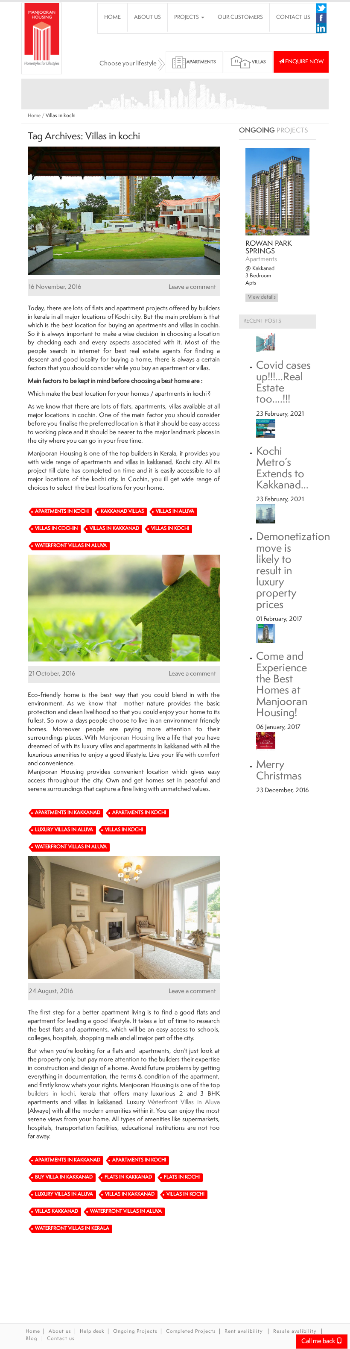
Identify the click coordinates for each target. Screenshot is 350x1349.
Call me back (318, 1341)
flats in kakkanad (128, 1177)
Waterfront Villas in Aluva (184, 1102)
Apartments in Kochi (62, 511)
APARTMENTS (201, 62)
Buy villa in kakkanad (64, 1177)
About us (60, 1331)
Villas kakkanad (56, 1211)
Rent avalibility (245, 1331)
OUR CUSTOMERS (240, 17)
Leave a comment (192, 287)
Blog (31, 1339)
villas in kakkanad (148, 462)
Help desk (92, 1331)
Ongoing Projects (135, 1331)
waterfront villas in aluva (71, 546)
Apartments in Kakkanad (67, 813)
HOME (112, 17)
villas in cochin (199, 326)
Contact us (61, 1339)
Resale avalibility (295, 1331)
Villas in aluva (175, 511)
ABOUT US (147, 17)
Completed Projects (191, 1331)
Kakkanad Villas (122, 511)
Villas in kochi (170, 528)
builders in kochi (51, 1094)
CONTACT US (293, 17)
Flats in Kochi (182, 1177)
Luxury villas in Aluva (64, 830)
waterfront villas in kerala (72, 1228)
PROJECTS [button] (187, 17)
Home (34, 116)
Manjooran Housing (126, 738)
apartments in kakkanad (157, 747)
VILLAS (258, 62)
